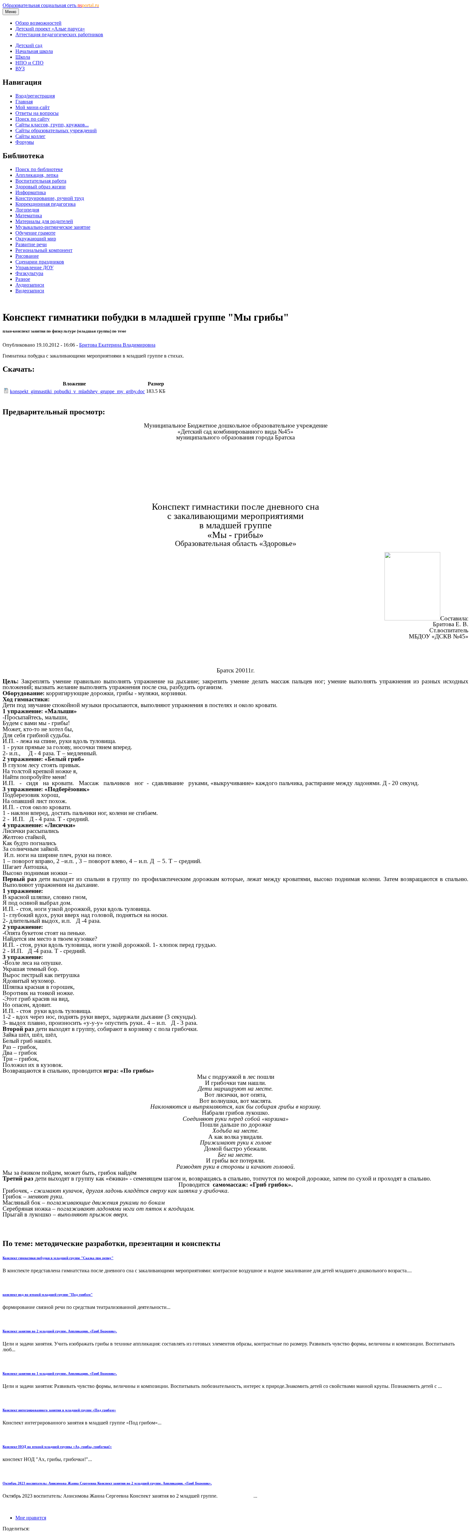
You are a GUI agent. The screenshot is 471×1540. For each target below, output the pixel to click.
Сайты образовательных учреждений (56, 130)
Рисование (27, 256)
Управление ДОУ (34, 267)
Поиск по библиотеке (39, 169)
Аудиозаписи (29, 285)
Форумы (24, 142)
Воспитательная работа (40, 181)
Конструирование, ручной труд (49, 198)
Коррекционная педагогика (45, 204)
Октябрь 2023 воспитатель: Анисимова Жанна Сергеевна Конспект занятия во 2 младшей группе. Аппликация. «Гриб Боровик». (107, 1483)
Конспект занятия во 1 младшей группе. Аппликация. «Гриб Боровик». (60, 1373)
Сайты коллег (30, 136)
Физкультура (29, 273)
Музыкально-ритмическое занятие (52, 227)
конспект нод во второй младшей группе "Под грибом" (48, 1294)
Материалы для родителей (44, 221)
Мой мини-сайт (32, 107)
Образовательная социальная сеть (51, 5)
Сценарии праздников (39, 261)
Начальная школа (34, 51)
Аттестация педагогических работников (59, 34)
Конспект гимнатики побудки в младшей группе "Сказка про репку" (58, 1258)
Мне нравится (30, 1517)
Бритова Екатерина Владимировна (117, 345)
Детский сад (28, 45)
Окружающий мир (35, 238)
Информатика (30, 192)
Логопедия (27, 209)
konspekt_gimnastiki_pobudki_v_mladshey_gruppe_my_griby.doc (77, 391)
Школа (22, 57)
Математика (28, 215)
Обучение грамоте (35, 233)
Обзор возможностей (38, 23)
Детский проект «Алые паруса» (50, 28)
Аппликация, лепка (36, 175)
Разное (22, 279)
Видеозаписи (29, 290)
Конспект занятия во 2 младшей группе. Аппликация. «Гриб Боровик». (60, 1331)
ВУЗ (20, 68)
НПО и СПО (29, 62)
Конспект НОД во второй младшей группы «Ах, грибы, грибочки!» (57, 1447)
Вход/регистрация (35, 96)
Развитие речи (31, 244)
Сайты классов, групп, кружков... (52, 124)
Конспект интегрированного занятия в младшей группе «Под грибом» (59, 1410)
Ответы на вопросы (37, 113)
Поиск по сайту (32, 119)
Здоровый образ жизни (40, 186)
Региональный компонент (43, 250)
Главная (24, 101)
